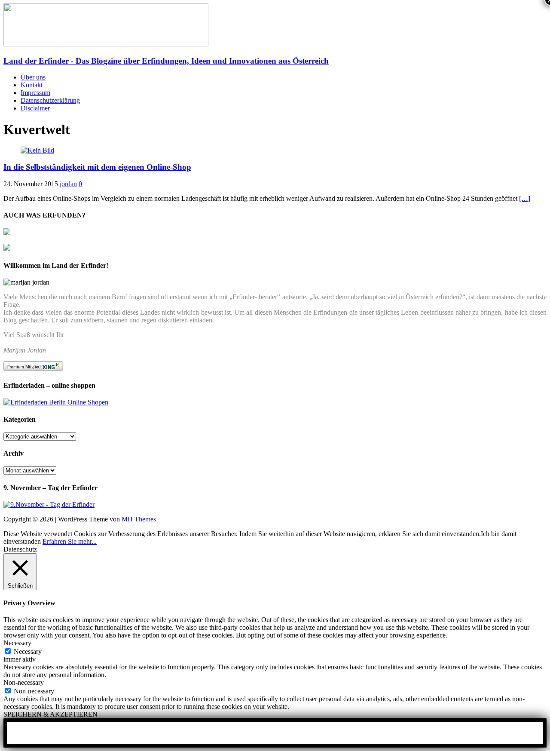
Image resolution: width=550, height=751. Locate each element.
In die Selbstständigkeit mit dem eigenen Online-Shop (97, 167)
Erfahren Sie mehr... (70, 541)
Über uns (33, 77)
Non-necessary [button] (23, 682)
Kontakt (32, 85)
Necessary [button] (17, 643)
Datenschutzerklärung (50, 100)
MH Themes (139, 519)
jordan (68, 183)
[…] (524, 198)
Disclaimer (35, 108)
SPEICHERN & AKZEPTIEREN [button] (50, 714)
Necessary (28, 651)
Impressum (35, 92)
